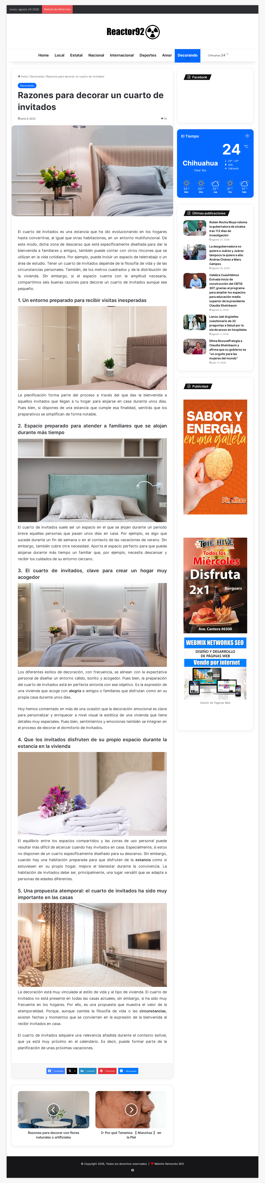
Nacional (96, 55)
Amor (167, 55)
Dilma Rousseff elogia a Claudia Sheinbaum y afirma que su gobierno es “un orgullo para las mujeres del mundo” (227, 349)
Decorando (188, 55)
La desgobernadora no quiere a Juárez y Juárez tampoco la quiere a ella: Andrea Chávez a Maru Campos (226, 255)
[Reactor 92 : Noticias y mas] (132, 31)
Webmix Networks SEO (169, 1163)
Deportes (148, 55)
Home (43, 55)
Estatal (76, 55)
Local (59, 55)
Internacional (122, 55)
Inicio (24, 76)
